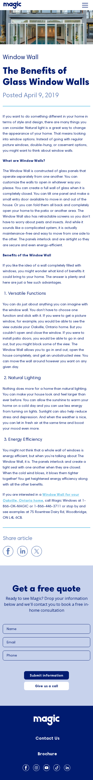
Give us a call (46, 686)
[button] (85, 5)
